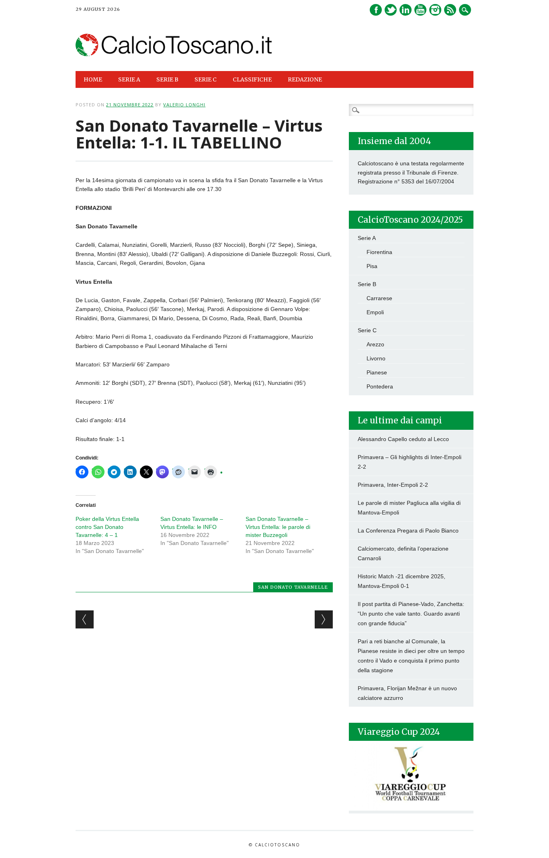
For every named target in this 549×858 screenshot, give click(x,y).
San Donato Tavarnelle (293, 587)
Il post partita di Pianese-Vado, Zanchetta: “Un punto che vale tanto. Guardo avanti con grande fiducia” (411, 613)
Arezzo (375, 344)
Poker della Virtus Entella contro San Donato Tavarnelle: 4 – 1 (107, 527)
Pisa (372, 266)
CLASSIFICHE (252, 79)
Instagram (435, 10)
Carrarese (379, 298)
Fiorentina (379, 252)
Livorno (376, 358)
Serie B (367, 284)
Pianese (377, 372)
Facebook (376, 10)
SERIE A (129, 79)
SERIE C (206, 79)
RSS (450, 10)
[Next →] (324, 619)
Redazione (305, 79)
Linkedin (405, 10)
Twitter (391, 10)
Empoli (375, 312)
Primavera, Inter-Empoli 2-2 (393, 485)
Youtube (420, 10)
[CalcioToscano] (174, 54)
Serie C (367, 330)
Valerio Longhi (184, 105)
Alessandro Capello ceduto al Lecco (403, 439)
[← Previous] (85, 619)
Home (93, 79)
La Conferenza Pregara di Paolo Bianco (408, 530)
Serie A (367, 238)
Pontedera (380, 386)
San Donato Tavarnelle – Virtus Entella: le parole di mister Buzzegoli (278, 527)
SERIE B (167, 79)
